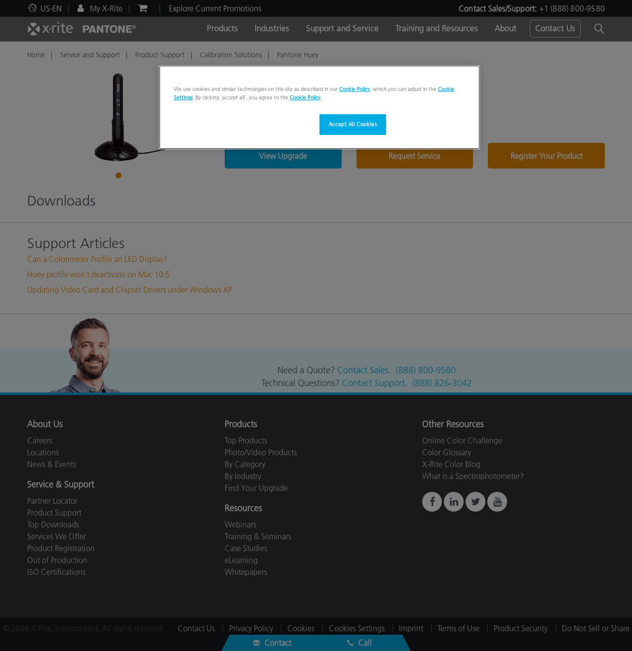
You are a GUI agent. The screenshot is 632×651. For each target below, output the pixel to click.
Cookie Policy (354, 89)
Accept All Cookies (353, 124)
